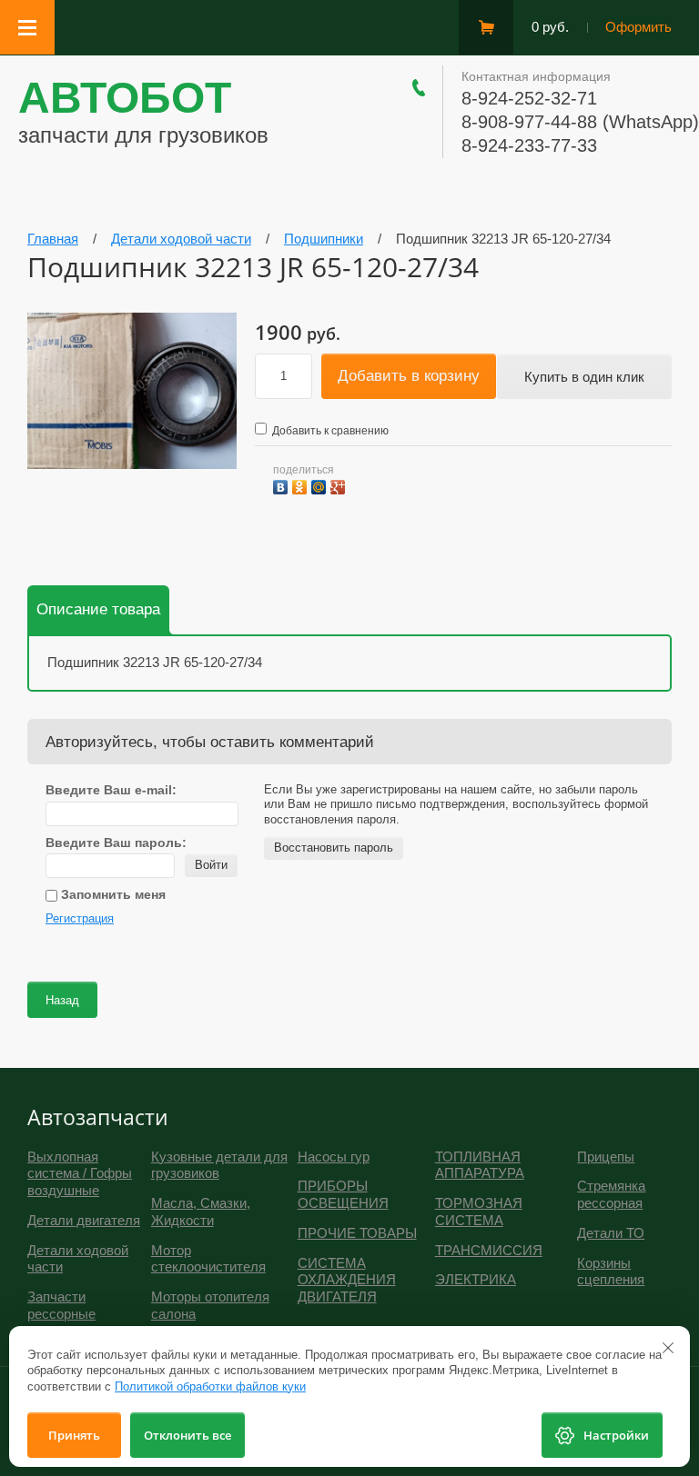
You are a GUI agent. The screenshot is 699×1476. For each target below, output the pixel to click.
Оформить (638, 27)
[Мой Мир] (320, 484)
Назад (62, 1000)
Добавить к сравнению (329, 430)
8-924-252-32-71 (529, 98)
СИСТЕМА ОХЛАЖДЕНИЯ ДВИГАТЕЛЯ (347, 1280)
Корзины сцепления (610, 1271)
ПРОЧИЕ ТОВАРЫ (357, 1233)
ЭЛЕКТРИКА (475, 1279)
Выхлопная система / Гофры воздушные (79, 1174)
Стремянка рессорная (611, 1194)
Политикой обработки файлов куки (210, 1386)
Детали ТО (610, 1233)
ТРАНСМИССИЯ (488, 1250)
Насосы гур (334, 1156)
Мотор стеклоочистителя (208, 1258)
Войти (211, 865)
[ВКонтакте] (282, 484)
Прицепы (605, 1156)
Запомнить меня (111, 894)
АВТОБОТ (124, 98)
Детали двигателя (83, 1220)
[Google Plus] (340, 484)
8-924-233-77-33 (529, 145)
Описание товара (98, 609)
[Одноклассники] (301, 484)
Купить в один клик (584, 376)
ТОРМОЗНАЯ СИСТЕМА (478, 1211)
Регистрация (80, 918)
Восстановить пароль (333, 847)
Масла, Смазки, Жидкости (200, 1211)
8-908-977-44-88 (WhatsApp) (580, 122)
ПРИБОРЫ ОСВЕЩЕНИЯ (343, 1194)
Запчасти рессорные (61, 1305)
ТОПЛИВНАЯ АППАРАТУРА (479, 1165)
